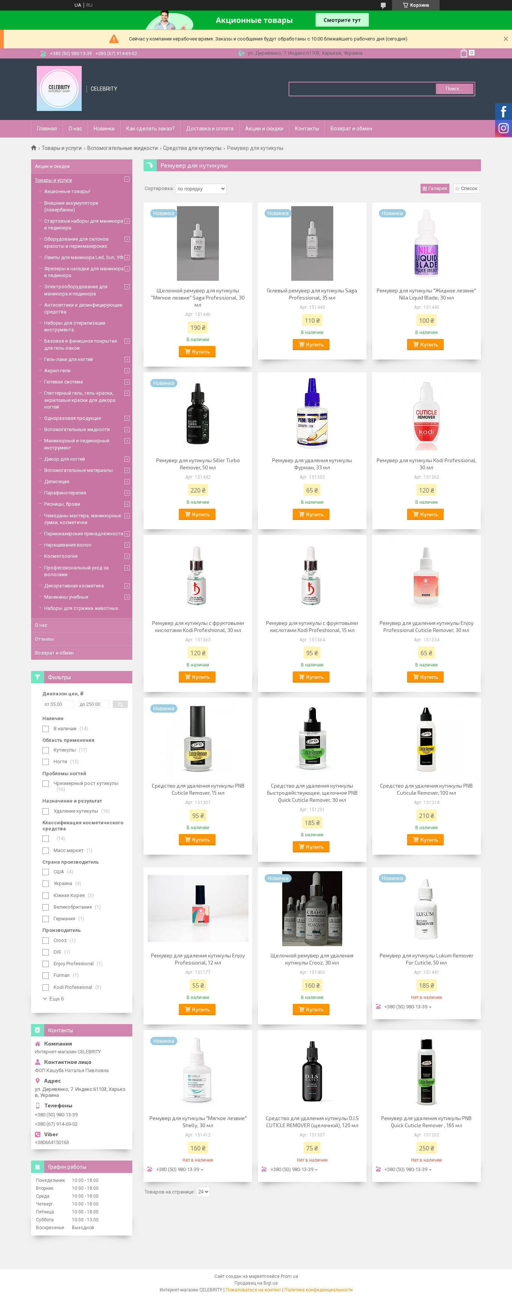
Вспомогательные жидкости (122, 148)
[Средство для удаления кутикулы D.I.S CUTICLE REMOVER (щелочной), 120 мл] (312, 1071)
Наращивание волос (67, 545)
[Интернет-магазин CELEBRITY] (59, 88)
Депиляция (56, 481)
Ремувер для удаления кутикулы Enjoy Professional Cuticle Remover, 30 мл (426, 626)
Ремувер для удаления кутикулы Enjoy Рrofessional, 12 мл (198, 959)
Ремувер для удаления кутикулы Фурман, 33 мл (312, 463)
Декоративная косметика (74, 586)
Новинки (104, 129)
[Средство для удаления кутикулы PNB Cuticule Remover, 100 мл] (426, 738)
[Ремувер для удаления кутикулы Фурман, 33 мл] (312, 413)
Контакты (307, 129)
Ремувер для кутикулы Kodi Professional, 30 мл (426, 463)
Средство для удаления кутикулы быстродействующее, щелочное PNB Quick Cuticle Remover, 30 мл (312, 792)
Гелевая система (63, 382)
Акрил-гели (57, 370)
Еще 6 (56, 999)
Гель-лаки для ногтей (68, 359)
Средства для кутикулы (192, 148)
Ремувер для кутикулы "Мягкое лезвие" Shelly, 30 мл (198, 1121)
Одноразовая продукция (72, 418)
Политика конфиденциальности (318, 1290)
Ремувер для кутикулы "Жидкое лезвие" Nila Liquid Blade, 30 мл (426, 294)
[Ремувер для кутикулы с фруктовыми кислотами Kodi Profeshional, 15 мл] (312, 576)
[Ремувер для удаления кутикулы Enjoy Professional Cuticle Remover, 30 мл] (426, 576)
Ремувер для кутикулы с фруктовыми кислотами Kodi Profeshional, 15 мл (312, 626)
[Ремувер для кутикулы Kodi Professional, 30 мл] (426, 413)
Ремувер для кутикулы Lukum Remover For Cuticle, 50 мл (426, 959)
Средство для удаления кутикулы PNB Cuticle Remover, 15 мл (198, 789)
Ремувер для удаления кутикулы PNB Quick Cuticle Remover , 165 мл (426, 1121)
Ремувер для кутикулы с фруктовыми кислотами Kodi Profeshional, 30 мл (198, 626)
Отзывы (44, 639)
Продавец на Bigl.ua (256, 1283)
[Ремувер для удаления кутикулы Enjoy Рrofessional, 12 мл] (198, 908)
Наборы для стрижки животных (81, 608)
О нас (75, 129)
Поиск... (455, 88)
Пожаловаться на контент (253, 1290)
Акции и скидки (264, 129)
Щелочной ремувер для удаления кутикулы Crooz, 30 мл (312, 959)
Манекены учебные (66, 597)
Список (469, 188)
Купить (201, 351)
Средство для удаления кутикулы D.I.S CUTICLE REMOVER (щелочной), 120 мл (312, 1121)
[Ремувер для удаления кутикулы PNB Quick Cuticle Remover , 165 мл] (426, 1071)
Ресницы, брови (62, 504)
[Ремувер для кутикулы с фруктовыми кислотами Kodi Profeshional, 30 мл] (198, 576)
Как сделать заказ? (150, 129)
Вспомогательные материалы (78, 470)
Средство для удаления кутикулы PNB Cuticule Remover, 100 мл (426, 789)
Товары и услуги (62, 148)
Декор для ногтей (64, 459)
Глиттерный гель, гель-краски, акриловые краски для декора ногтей (79, 399)
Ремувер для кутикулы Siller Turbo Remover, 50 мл (198, 463)
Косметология (61, 556)
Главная (47, 129)
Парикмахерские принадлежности (83, 533)
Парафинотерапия (65, 493)
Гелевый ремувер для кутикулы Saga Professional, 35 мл (312, 294)
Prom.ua (289, 1276)
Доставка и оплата (210, 129)
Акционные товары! (67, 191)
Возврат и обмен (351, 129)
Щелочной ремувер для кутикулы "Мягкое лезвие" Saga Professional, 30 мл (198, 297)
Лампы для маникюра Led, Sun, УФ (83, 257)
